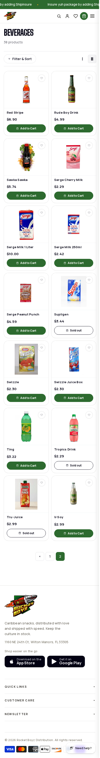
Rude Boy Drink (66, 113)
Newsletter (16, 714)
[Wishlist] (76, 16)
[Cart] (84, 16)
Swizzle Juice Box (68, 382)
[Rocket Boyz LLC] (10, 16)
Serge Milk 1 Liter (20, 247)
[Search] (59, 16)
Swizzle (13, 382)
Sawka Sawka (17, 180)
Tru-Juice (15, 517)
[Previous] (39, 556)
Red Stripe (15, 113)
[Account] (67, 16)
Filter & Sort (22, 59)
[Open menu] (92, 16)
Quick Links (16, 687)
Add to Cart (28, 128)
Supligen (61, 314)
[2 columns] (92, 59)
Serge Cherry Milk (68, 180)
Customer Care (20, 700)
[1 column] (82, 59)
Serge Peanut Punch (23, 314)
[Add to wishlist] (41, 78)
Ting (10, 449)
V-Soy (58, 517)
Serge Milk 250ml (68, 247)
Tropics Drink (65, 449)
